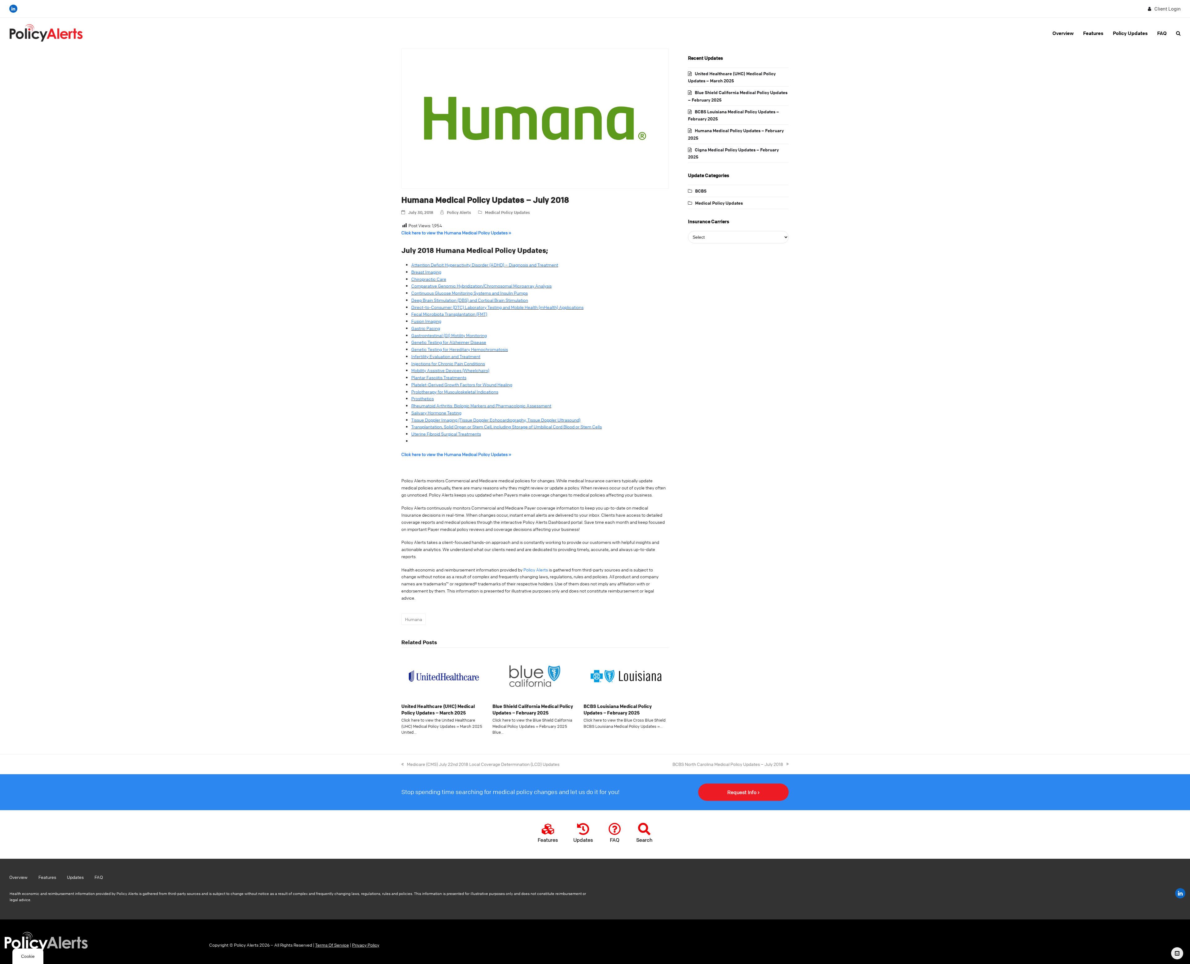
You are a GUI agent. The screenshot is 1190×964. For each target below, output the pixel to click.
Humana (413, 619)
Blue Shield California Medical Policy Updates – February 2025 (532, 709)
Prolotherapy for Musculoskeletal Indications (454, 391)
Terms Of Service (332, 945)
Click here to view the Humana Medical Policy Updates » (456, 232)
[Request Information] (1177, 953)
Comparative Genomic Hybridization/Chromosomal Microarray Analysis (481, 286)
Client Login (1167, 9)
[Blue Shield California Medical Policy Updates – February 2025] (534, 675)
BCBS (701, 190)
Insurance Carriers (708, 221)
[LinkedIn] (13, 9)
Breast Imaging (426, 272)
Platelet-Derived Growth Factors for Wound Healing (461, 384)
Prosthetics (422, 398)
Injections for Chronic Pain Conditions (448, 363)
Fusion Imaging (426, 321)
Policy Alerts (459, 212)
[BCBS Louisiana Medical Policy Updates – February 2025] (626, 675)
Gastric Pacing (425, 328)
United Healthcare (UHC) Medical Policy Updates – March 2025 (438, 709)
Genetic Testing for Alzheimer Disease (448, 342)
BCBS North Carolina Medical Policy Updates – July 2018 (727, 764)
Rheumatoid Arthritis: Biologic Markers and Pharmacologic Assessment (481, 405)
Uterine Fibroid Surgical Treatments (446, 433)
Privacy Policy (365, 945)
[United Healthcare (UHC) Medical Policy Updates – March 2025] (443, 675)
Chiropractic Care (428, 279)
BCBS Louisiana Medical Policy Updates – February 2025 (618, 709)
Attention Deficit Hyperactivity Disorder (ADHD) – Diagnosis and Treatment (484, 264)
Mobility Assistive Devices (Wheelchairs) (450, 370)
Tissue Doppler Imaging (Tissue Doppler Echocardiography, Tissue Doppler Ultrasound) (495, 420)
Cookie (28, 956)
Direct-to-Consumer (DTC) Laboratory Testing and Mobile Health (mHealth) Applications (497, 307)
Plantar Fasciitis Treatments (438, 377)
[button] (1178, 33)
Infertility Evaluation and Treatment (445, 356)
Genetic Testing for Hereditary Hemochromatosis (459, 349)
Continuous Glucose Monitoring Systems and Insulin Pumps (469, 293)
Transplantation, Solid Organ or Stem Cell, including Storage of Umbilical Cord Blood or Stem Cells (506, 426)
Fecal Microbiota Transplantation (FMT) (449, 314)
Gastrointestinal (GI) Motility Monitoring (449, 335)
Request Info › (743, 792)
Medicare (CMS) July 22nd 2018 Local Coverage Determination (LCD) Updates (480, 764)
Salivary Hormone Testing (436, 412)
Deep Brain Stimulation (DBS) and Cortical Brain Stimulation (469, 300)
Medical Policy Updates (507, 212)
